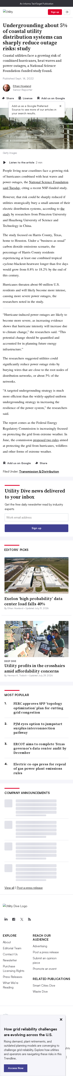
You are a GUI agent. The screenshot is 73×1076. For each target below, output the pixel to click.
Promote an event (45, 969)
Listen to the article (25, 162)
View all (9, 888)
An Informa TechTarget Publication (36, 3)
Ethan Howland (22, 86)
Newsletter (10, 960)
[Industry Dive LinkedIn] (6, 919)
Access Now (15, 1068)
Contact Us (10, 954)
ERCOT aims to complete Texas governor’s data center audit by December (39, 748)
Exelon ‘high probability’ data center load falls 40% (33, 601)
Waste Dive (40, 991)
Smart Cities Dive (44, 985)
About (7, 942)
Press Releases (12, 977)
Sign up (55, 12)
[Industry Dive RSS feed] (29, 919)
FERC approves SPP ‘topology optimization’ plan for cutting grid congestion (38, 708)
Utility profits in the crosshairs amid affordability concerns (34, 668)
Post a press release (30, 888)
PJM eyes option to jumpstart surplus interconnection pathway (37, 728)
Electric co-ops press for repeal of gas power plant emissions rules (39, 768)
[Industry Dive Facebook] (14, 919)
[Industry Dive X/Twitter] (21, 919)
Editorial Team (12, 948)
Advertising (40, 946)
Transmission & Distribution (39, 471)
